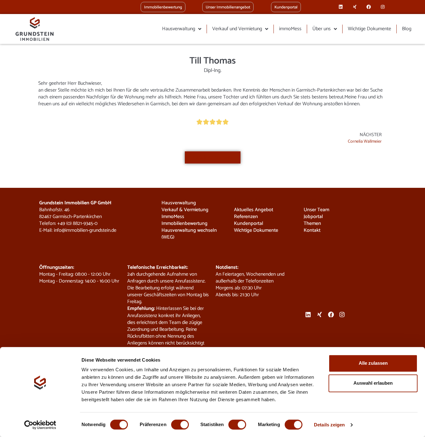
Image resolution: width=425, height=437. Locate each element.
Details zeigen (329, 424)
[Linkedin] (341, 7)
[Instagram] (383, 7)
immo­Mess (290, 29)
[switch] (180, 425)
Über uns (321, 29)
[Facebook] (369, 7)
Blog (406, 29)
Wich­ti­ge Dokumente (369, 29)
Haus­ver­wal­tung (178, 29)
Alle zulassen (373, 363)
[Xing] (355, 7)
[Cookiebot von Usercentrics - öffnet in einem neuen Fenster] (40, 425)
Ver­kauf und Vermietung (237, 29)
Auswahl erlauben (373, 383)
